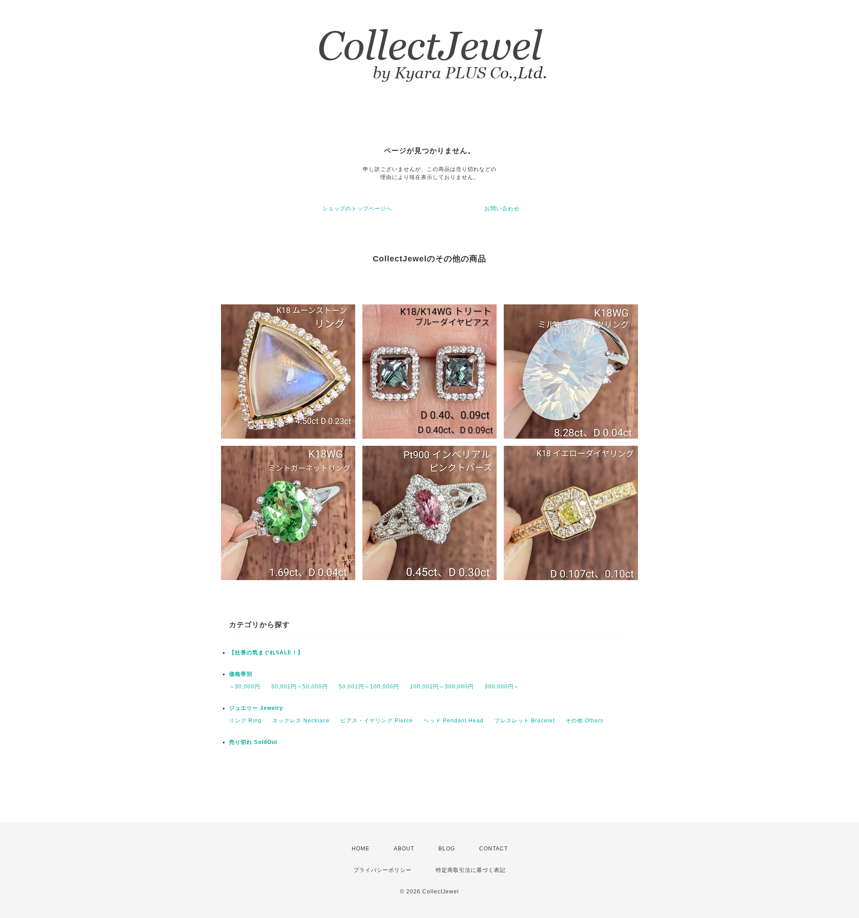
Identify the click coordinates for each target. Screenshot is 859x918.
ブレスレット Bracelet (524, 720)
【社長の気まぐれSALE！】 (266, 652)
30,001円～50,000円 (299, 686)
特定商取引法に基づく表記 (471, 870)
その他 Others (585, 720)
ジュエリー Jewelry (256, 708)
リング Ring (245, 720)
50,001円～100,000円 (369, 686)
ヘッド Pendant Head (454, 720)
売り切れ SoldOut (253, 742)
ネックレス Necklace (301, 720)
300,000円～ (502, 686)
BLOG (446, 848)
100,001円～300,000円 (442, 686)
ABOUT (404, 848)
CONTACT (493, 848)
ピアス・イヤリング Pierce (376, 720)
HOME (361, 848)
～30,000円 (244, 686)
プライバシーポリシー (382, 870)
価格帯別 (240, 674)
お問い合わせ (502, 208)
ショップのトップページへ (357, 208)
